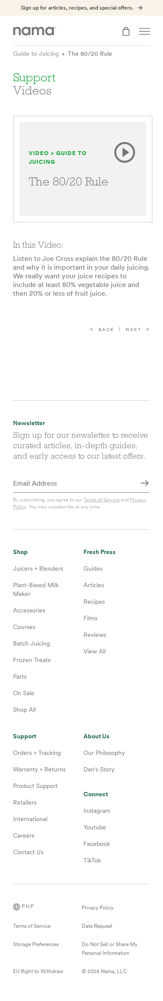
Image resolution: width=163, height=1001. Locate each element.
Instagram (96, 810)
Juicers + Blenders (38, 568)
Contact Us (28, 852)
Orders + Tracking (37, 752)
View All (94, 651)
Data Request (97, 926)
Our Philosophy (104, 752)
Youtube (94, 827)
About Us (96, 736)
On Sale (23, 693)
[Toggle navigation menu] (144, 31)
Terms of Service (101, 500)
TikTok (92, 860)
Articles (93, 585)
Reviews (94, 634)
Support (24, 736)
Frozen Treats (31, 659)
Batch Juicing (31, 643)
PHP (28, 906)
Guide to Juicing (36, 53)
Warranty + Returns (39, 769)
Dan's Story (98, 769)
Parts (20, 676)
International (30, 818)
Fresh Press (99, 552)
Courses (24, 626)
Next (133, 329)
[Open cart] (126, 31)
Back (107, 329)
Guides (93, 568)
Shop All (24, 709)
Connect (95, 794)
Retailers (25, 802)
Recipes (94, 601)
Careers (23, 835)
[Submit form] (145, 484)
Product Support (35, 785)
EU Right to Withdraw (38, 971)
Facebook (96, 843)
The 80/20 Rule (90, 53)
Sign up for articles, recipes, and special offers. (77, 8)
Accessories (29, 610)
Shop (20, 552)
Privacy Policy (97, 908)
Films (90, 618)
